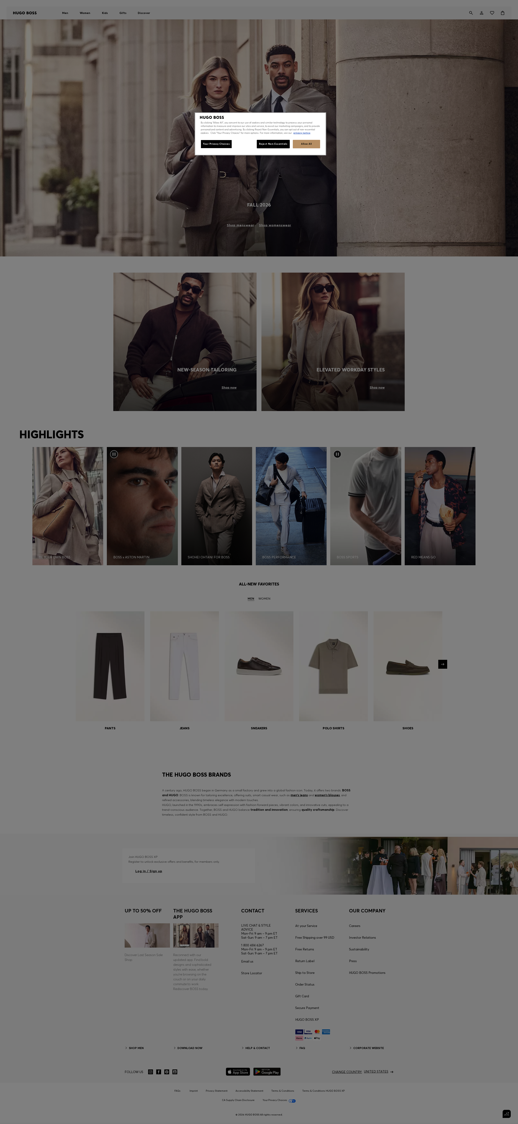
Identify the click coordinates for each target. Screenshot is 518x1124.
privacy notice (301, 133)
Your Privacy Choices (216, 143)
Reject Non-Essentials (273, 143)
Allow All (306, 143)
